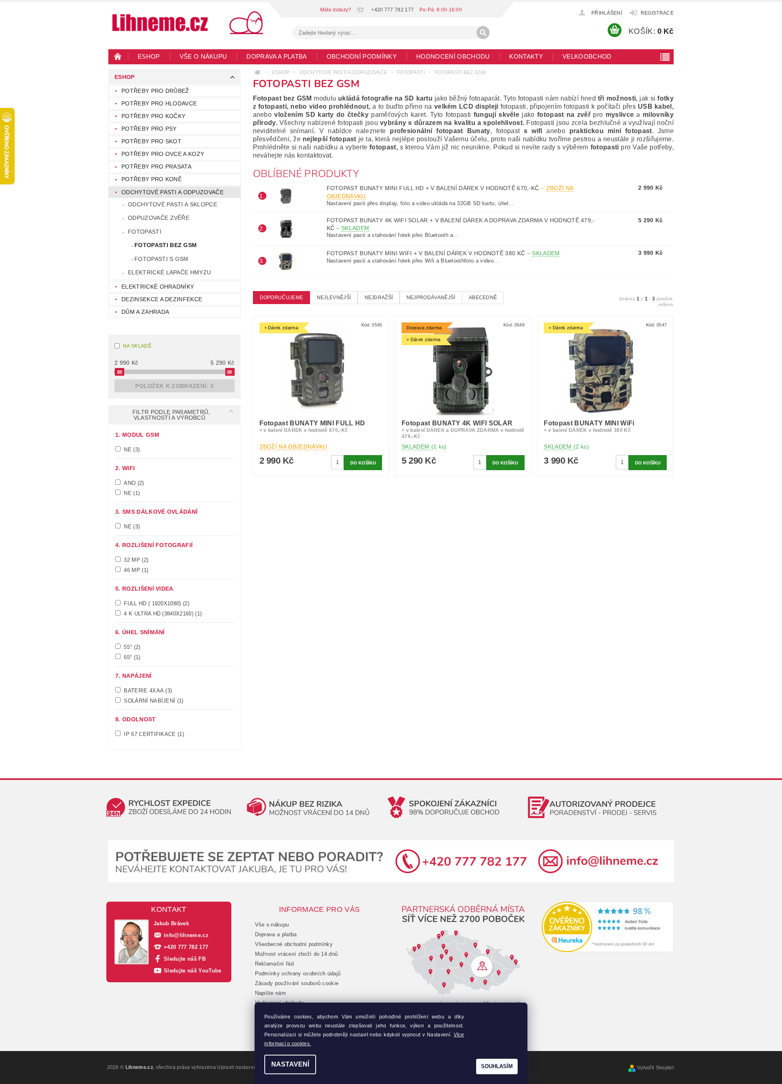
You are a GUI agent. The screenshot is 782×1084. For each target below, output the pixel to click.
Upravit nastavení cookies (247, 1067)
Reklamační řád (274, 964)
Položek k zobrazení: (174, 386)
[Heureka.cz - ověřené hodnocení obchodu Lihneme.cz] (608, 927)
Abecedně (483, 297)
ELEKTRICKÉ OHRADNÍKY (157, 286)
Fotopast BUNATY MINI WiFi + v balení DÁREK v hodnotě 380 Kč (443, 253)
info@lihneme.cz (186, 935)
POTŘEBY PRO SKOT (151, 141)
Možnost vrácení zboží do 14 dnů (296, 954)
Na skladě (137, 346)
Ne (131, 449)
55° (131, 647)
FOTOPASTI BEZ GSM (165, 245)
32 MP (135, 560)
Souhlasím (497, 1066)
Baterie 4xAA (147, 690)
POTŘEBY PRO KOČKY (153, 116)
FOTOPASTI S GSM (161, 259)
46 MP (135, 570)
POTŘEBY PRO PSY (149, 128)
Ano (133, 483)
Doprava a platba (276, 56)
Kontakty (526, 56)
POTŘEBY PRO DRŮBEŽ (155, 91)
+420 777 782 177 (186, 947)
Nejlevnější (334, 297)
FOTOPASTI (144, 231)
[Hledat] (483, 32)
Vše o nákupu (203, 56)
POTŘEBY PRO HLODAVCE (159, 103)
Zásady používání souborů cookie (297, 983)
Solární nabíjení (153, 700)
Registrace (657, 13)
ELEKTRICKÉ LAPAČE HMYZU (169, 272)
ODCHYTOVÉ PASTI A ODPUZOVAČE (172, 192)
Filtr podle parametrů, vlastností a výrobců (171, 415)
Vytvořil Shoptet (655, 1068)
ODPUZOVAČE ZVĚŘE (158, 218)
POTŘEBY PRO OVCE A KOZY (162, 154)
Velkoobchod (587, 56)
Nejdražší (379, 297)
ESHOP (149, 56)
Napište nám (270, 993)
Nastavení (290, 1064)
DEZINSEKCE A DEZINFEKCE (161, 299)
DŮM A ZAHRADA (145, 312)
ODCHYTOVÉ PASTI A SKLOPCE (172, 204)
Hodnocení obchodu (453, 56)
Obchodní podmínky (362, 56)
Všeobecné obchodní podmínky (294, 944)
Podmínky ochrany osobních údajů (298, 973)
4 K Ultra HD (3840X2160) (162, 613)
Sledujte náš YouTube (192, 971)
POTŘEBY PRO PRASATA (156, 166)
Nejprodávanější (430, 297)
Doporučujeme (281, 297)
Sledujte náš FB (185, 959)
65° (131, 657)
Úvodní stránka (118, 56)
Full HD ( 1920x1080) (155, 603)
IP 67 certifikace (153, 734)
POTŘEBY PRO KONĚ (151, 179)
